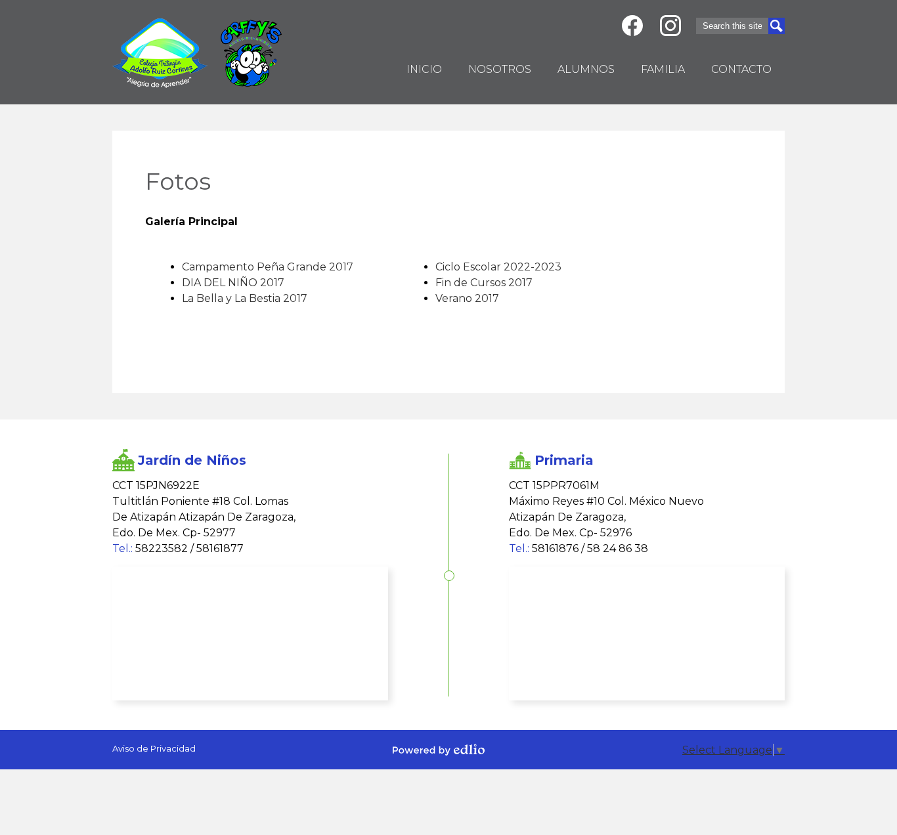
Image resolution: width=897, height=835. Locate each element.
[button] (499, 71)
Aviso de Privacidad (154, 748)
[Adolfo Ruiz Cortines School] (160, 53)
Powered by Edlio (439, 749)
